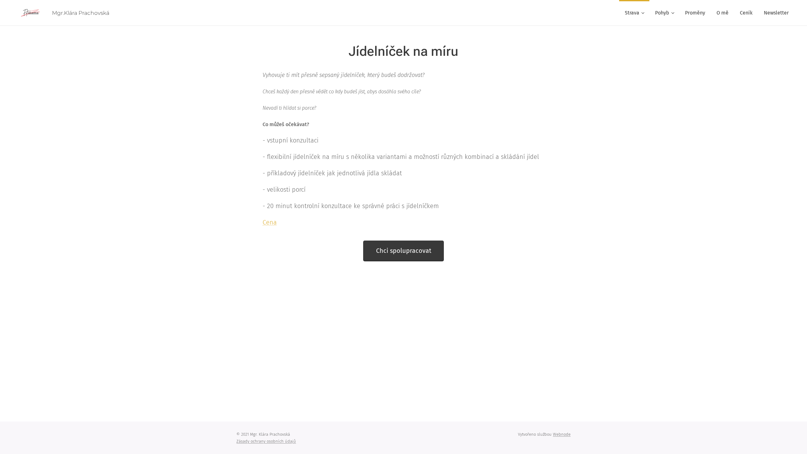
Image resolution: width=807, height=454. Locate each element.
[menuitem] (634, 13)
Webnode (562, 434)
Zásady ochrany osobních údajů (266, 441)
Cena (270, 222)
